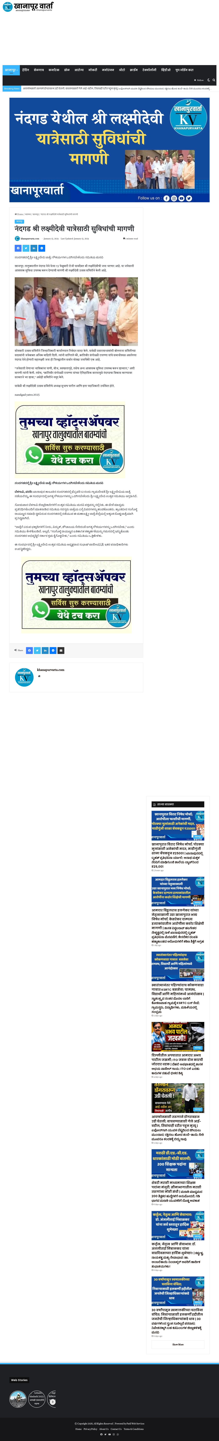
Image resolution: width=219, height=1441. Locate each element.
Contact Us (116, 1429)
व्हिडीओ (166, 70)
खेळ (67, 70)
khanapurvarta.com (30, 239)
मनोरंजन (108, 70)
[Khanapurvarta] (28, 7)
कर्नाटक (54, 70)
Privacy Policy (90, 1429)
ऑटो (122, 70)
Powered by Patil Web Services (129, 1424)
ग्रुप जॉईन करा (184, 70)
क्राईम (134, 70)
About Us (104, 1429)
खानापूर (10, 70)
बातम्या (28, 214)
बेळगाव (39, 70)
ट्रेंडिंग (25, 70)
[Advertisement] (109, 39)
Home (20, 214)
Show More (178, 1345)
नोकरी (92, 70)
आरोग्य (79, 70)
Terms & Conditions (134, 1429)
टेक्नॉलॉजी (149, 70)
